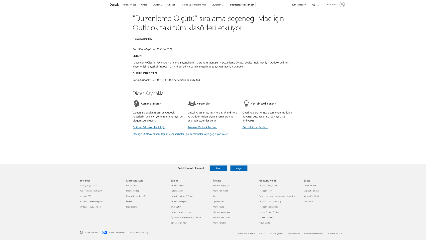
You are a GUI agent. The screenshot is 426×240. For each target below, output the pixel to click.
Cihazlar (171, 4)
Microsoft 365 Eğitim (179, 201)
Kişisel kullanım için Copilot (91, 191)
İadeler (129, 201)
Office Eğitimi (176, 207)
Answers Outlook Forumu (202, 127)
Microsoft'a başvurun (246, 233)
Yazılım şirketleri (266, 217)
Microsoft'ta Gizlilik (312, 196)
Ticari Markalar (293, 233)
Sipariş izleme (132, 207)
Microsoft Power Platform (269, 212)
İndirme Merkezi (132, 191)
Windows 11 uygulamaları (90, 207)
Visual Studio (264, 223)
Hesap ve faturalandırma (194, 4)
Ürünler (156, 4)
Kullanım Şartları (276, 233)
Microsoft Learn (265, 191)
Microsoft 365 (129, 4)
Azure (215, 196)
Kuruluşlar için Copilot (89, 185)
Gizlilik (262, 233)
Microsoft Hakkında (311, 191)
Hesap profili (131, 185)
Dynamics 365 (218, 201)
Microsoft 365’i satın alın (242, 4)
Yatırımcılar (308, 201)
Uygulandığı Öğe (143, 38)
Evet (218, 168)
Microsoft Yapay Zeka (221, 185)
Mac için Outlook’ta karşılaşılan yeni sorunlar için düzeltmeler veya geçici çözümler (180, 134)
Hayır (239, 168)
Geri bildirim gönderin (255, 127)
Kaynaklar (216, 4)
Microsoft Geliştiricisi (268, 185)
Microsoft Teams (219, 223)
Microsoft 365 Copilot (221, 217)
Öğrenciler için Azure (179, 223)
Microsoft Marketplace (268, 207)
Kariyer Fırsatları (310, 185)
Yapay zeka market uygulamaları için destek (277, 196)
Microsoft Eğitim (177, 185)
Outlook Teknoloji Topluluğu (149, 127)
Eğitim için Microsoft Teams (182, 196)
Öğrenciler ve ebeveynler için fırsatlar (186, 217)
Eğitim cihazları (177, 191)
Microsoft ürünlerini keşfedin (91, 201)
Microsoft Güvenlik (220, 191)
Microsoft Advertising (221, 212)
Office (144, 4)
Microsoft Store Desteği (136, 196)
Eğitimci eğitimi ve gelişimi (181, 212)
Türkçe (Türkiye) (91, 232)
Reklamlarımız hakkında (313, 233)
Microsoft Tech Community (270, 201)
